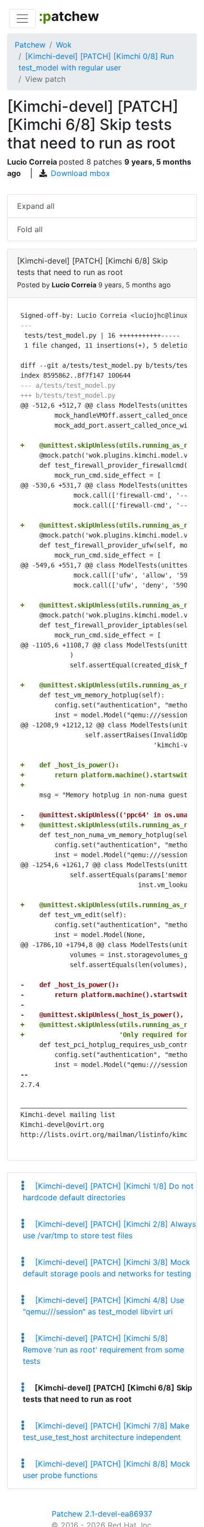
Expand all (36, 206)
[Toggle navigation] (22, 18)
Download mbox (80, 173)
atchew (69, 16)
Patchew (30, 44)
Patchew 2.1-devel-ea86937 (102, 1513)
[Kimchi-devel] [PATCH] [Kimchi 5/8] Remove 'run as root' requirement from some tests (103, 1349)
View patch (45, 79)
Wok (64, 44)
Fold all (30, 229)
